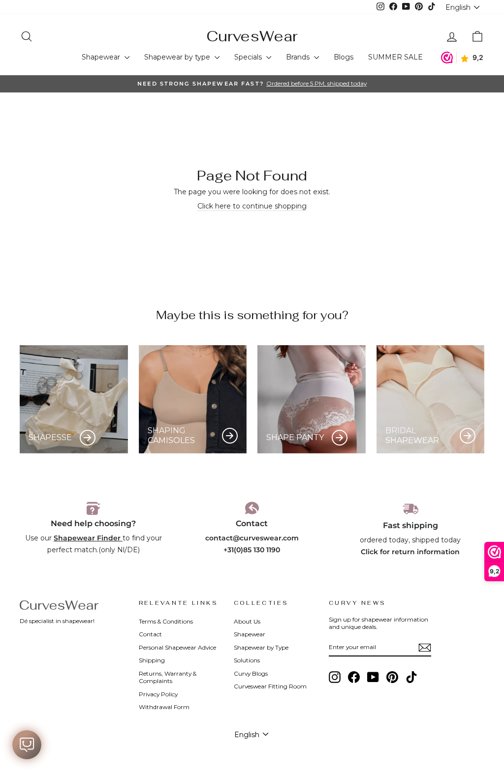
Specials (249, 57)
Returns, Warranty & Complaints (167, 677)
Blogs (343, 57)
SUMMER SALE (395, 57)
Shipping (152, 660)
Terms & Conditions (166, 621)
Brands (299, 57)
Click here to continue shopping (252, 206)
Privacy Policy (158, 694)
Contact (150, 634)
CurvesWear (252, 36)
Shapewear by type (178, 57)
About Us (247, 621)
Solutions (247, 660)
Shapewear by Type (261, 647)
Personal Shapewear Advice (177, 647)
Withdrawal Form (164, 707)
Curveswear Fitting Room (270, 686)
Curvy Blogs (251, 673)
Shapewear (102, 57)
